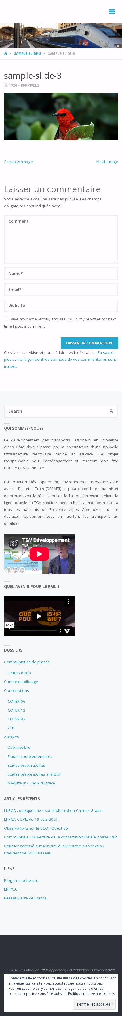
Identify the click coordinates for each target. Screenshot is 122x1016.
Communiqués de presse (27, 661)
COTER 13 (16, 710)
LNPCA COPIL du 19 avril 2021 (31, 819)
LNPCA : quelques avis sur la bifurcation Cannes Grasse (54, 810)
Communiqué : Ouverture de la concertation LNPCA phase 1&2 (60, 837)
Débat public (19, 747)
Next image (107, 161)
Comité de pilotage (21, 681)
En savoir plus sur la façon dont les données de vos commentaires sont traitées (60, 359)
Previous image (18, 161)
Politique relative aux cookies (91, 993)
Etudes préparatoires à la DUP (35, 774)
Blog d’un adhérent (21, 880)
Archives (11, 736)
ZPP (11, 727)
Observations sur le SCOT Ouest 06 (36, 828)
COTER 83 (16, 719)
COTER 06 (16, 701)
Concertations (16, 690)
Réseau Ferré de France (25, 898)
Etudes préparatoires (26, 765)
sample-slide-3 (27, 53)
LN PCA (10, 889)
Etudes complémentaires (30, 756)
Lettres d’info (19, 672)
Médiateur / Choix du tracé (31, 783)
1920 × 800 (18, 85)
